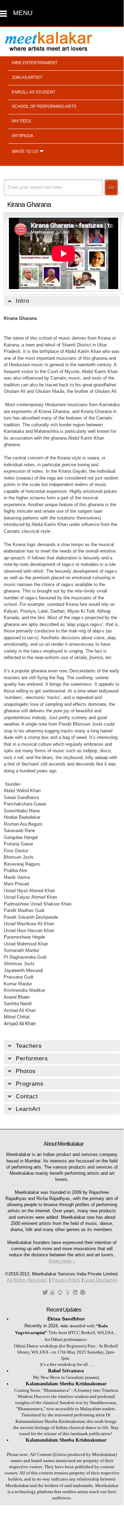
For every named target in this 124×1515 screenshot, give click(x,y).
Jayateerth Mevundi (24, 970)
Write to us (25, 151)
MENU (23, 12)
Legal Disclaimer (100, 1280)
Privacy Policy (66, 1280)
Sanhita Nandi (18, 1003)
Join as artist (27, 77)
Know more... (62, 1260)
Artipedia (22, 135)
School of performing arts (44, 106)
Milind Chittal (17, 1016)
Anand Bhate (17, 997)
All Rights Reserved (26, 1280)
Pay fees (21, 121)
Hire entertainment (34, 62)
